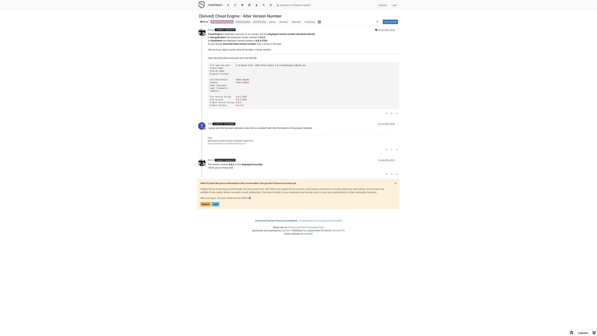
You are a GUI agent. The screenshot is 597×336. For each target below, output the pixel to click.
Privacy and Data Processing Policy (306, 227)
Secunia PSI (339, 230)
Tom (210, 124)
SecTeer (286, 230)
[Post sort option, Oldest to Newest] (377, 22)
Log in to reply (390, 22)
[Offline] (203, 31)
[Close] (395, 183)
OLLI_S (211, 30)
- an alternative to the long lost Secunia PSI (298, 220)
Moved (205, 22)
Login (215, 204)
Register (206, 204)
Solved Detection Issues (223, 22)
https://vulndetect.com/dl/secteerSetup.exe (226, 143)
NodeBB (308, 233)
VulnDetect (215, 5)
